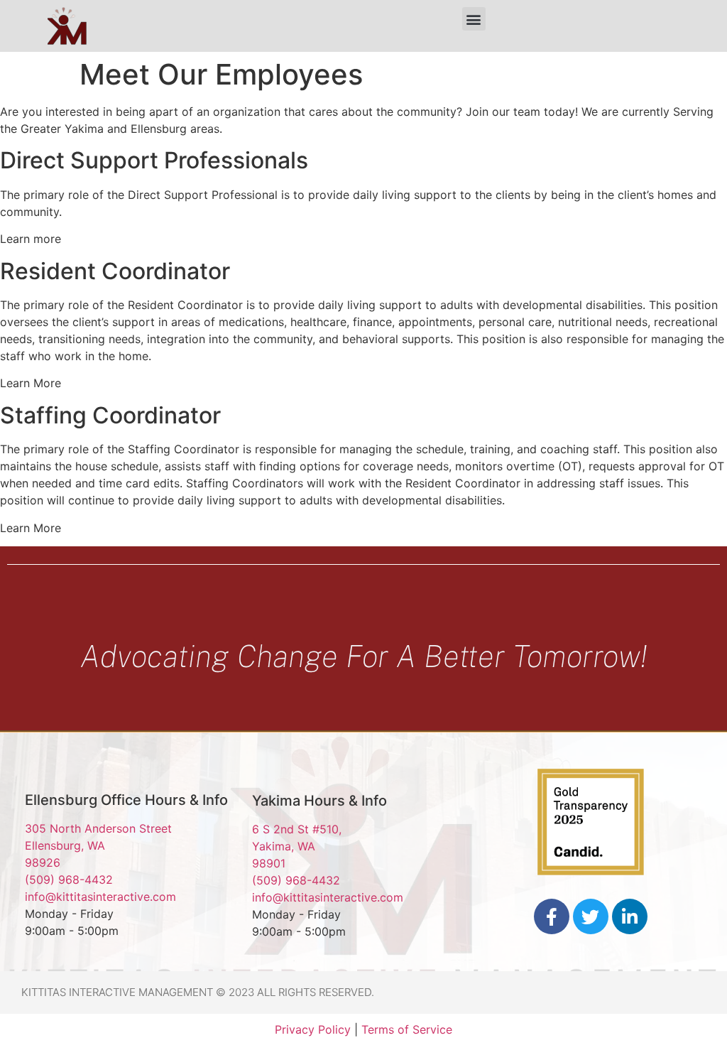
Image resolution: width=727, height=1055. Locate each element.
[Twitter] (590, 916)
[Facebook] (551, 916)
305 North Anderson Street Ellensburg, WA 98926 (98, 845)
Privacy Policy (313, 1029)
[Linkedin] (629, 916)
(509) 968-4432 (69, 879)
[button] (474, 19)
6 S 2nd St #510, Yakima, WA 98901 (296, 846)
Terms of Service (406, 1029)
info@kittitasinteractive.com (100, 896)
